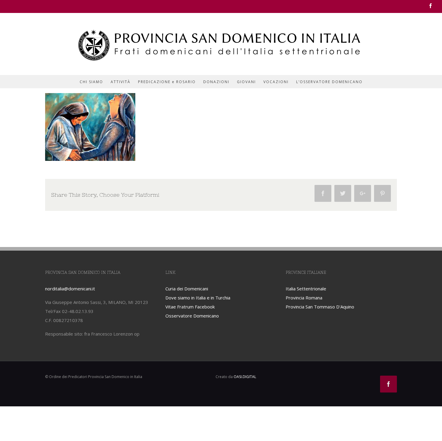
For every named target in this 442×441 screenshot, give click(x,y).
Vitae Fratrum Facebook (190, 307)
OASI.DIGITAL (245, 376)
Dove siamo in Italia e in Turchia (197, 298)
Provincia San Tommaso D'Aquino (320, 307)
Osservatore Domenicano (192, 316)
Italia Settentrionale (306, 289)
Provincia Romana (304, 298)
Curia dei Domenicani (186, 289)
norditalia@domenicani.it (70, 289)
